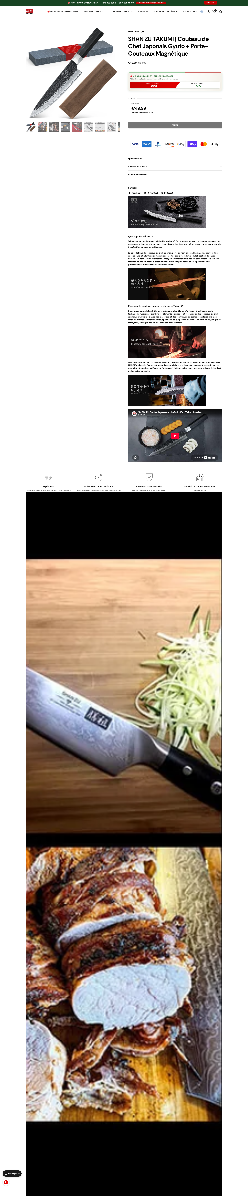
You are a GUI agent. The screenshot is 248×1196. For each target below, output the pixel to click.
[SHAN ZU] (29, 11)
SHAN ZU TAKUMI (136, 31)
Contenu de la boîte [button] (137, 166)
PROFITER (211, 3)
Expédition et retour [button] (137, 174)
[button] (220, 11)
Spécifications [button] (135, 158)
